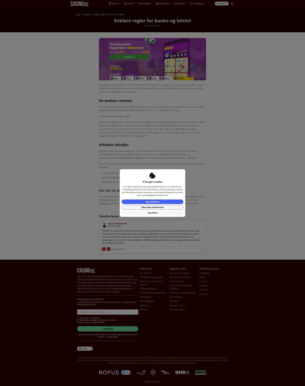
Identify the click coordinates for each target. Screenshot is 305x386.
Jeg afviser (152, 213)
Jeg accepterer (152, 202)
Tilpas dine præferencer (152, 207)
